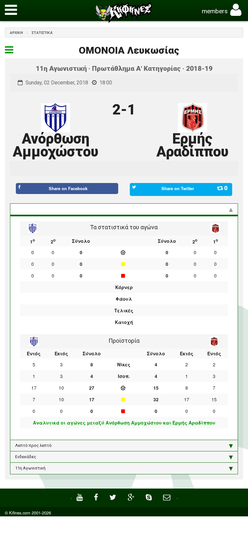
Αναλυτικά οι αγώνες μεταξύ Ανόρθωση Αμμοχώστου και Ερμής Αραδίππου (124, 422)
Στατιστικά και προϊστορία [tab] (41, 209)
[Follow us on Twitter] (114, 496)
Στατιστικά (42, 32)
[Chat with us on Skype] (149, 496)
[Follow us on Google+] (132, 496)
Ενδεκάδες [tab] (25, 456)
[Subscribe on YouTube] (80, 496)
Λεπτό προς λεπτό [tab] (33, 445)
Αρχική (16, 32)
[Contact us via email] (167, 496)
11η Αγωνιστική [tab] (30, 468)
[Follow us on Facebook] (97, 496)
